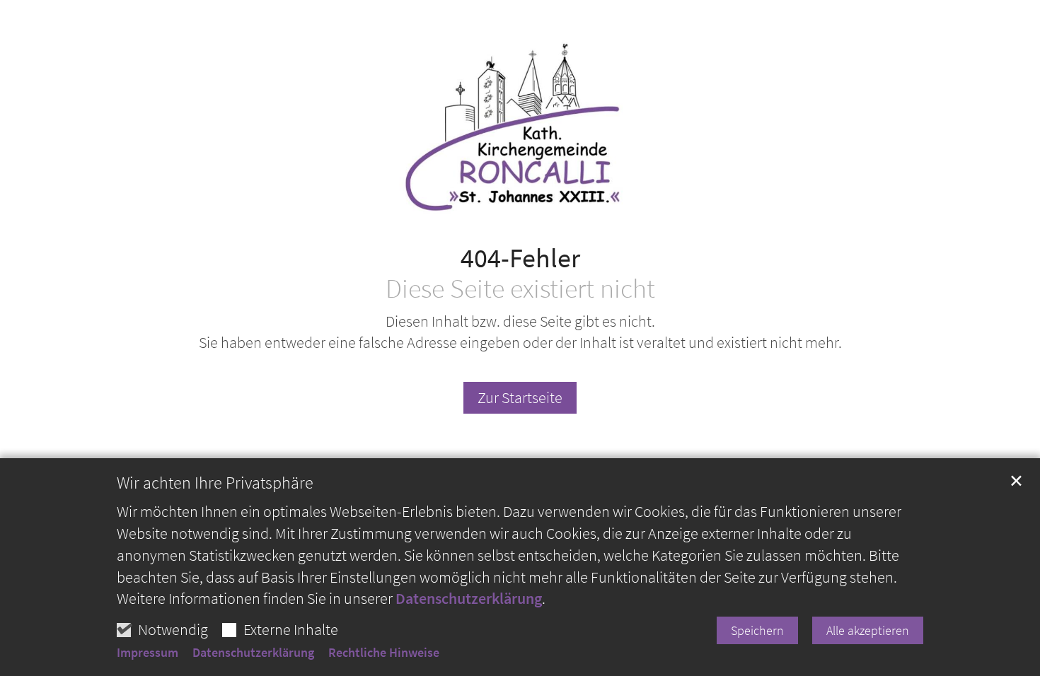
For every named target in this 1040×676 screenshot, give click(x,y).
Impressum (147, 652)
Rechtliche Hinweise (383, 652)
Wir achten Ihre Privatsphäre (215, 483)
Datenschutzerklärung (468, 598)
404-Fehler (520, 257)
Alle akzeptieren (867, 630)
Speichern (757, 630)
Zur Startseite (520, 397)
